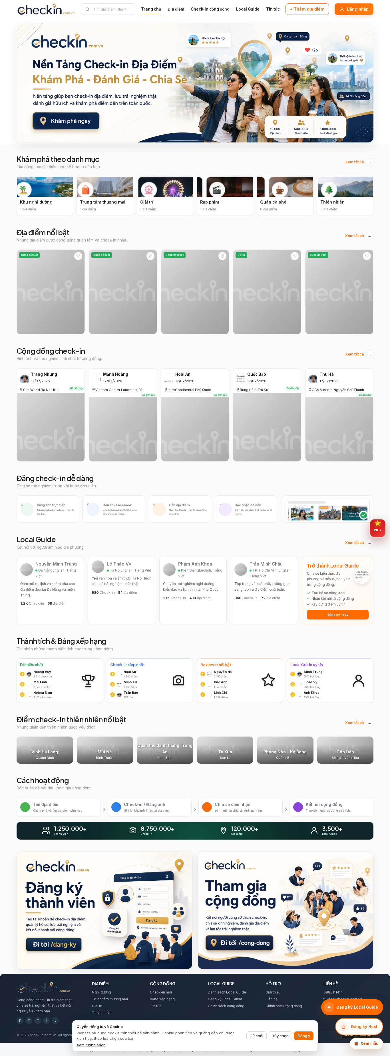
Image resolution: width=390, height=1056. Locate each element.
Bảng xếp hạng (162, 999)
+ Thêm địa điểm (307, 9)
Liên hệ (272, 999)
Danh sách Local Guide (227, 992)
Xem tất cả (358, 162)
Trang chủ (151, 9)
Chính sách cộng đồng (226, 1006)
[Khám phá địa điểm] (195, 82)
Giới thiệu (273, 992)
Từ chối (256, 1035)
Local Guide (248, 9)
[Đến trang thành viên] (104, 910)
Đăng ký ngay (337, 615)
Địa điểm (176, 9)
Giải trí (97, 1006)
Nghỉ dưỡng (101, 992)
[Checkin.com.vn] (46, 9)
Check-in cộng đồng (210, 9)
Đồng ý (303, 1035)
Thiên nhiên (102, 1012)
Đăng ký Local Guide (225, 999)
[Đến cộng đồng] (285, 910)
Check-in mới (161, 992)
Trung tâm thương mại (110, 999)
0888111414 (333, 992)
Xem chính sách (91, 1045)
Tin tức (273, 9)
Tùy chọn (280, 1035)
